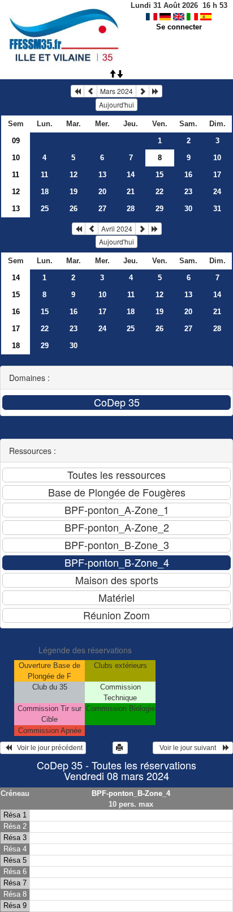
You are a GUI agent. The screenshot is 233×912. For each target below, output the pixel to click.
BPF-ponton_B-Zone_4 (131, 793)
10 (16, 157)
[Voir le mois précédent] (90, 91)
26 (73, 208)
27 (102, 208)
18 (45, 191)
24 (217, 191)
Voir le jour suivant (189, 748)
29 (159, 208)
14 (131, 174)
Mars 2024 (116, 91)
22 (159, 191)
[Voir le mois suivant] (142, 91)
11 (15, 174)
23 (188, 191)
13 (102, 174)
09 (16, 140)
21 (131, 191)
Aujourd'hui (116, 104)
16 (188, 174)
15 (159, 174)
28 (131, 208)
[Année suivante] (155, 91)
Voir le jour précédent (47, 748)
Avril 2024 (116, 228)
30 (188, 208)
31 (217, 208)
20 (102, 191)
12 (73, 174)
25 (45, 208)
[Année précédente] (77, 91)
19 (73, 191)
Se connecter (179, 27)
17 (217, 174)
